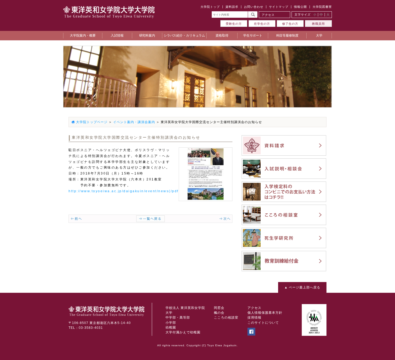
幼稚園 (171, 327)
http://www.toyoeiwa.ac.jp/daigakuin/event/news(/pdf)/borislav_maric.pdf (145, 191)
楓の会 (219, 313)
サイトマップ (278, 6)
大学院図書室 (322, 6)
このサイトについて (263, 323)
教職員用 (318, 23)
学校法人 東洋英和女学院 (185, 308)
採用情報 (254, 317)
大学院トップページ (91, 122)
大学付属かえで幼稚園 (183, 332)
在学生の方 (262, 23)
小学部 (171, 323)
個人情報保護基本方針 (264, 313)
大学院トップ (210, 6)
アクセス (268, 14)
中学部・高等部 (178, 317)
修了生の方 (290, 23)
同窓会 (219, 308)
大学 (169, 313)
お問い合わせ (253, 6)
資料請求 (231, 6)
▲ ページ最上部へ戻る (302, 287)
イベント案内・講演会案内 (134, 122)
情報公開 (300, 6)
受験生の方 (234, 23)
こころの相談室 (226, 317)
